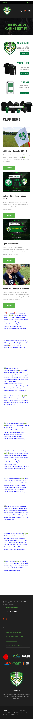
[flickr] (29, 2)
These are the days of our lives (16, 288)
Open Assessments (11, 243)
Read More (9, 167)
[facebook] (27, 2)
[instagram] (31, 2)
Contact (13, 710)
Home (5, 710)
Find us (22, 710)
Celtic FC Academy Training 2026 (14, 636)
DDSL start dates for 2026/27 (15, 151)
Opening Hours (4, 2)
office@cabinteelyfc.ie (12, 607)
